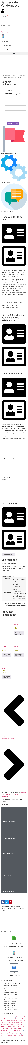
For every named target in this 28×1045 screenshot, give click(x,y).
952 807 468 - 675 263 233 (14, 958)
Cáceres (8, 1022)
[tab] (14, 140)
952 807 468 (4, 41)
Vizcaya (9, 1035)
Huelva (23, 1024)
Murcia (16, 1028)
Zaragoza (20, 1035)
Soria (19, 1032)
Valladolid (4, 1035)
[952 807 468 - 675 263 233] (14, 953)
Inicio (3, 75)
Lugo (2, 1028)
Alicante (13, 1017)
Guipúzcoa (17, 1024)
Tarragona (4, 1034)
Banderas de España (10, 75)
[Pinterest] (10, 902)
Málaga (20, 1028)
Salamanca (4, 1032)
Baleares (10, 77)
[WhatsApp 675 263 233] (14, 938)
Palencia (13, 1030)
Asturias (23, 1017)
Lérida (6, 1028)
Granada (3, 1024)
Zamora (15, 1035)
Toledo (14, 1034)
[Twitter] (7, 902)
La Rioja (18, 1026)
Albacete (7, 1017)
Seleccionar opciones (18, 633)
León (22, 1026)
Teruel (9, 1034)
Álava (2, 1017)
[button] (14, 53)
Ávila (2, 1019)
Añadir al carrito (13, 123)
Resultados (4, 32)
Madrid (11, 1028)
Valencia (18, 1034)
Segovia (10, 1032)
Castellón (14, 1020)
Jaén (7, 1026)
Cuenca (3, 1022)
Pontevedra (20, 1030)
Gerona (19, 1022)
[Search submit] (1, 28)
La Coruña (12, 1026)
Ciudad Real (21, 1020)
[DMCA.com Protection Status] (12, 926)
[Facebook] (3, 902)
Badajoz (6, 1019)
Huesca (3, 1026)
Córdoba (14, 1022)
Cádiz (2, 1020)
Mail (14, 972)
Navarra (3, 1030)
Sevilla (15, 1032)
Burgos (24, 1019)
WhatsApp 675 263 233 (14, 943)
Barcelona (18, 1019)
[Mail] (14, 967)
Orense (8, 1030)
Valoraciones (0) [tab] (9, 554)
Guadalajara (9, 1024)
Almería (18, 1017)
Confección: (8, 93)
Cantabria (8, 1020)
